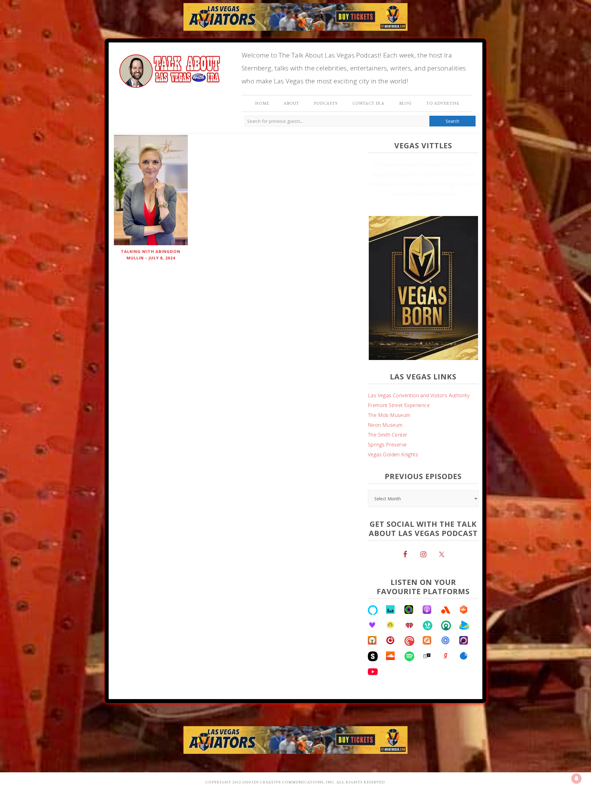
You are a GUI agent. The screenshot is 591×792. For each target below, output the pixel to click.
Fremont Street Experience (399, 425)
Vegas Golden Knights (393, 474)
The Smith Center (387, 454)
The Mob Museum (389, 434)
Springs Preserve (387, 464)
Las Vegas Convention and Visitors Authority (418, 415)
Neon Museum (385, 444)
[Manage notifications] (576, 778)
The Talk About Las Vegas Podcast (169, 69)
